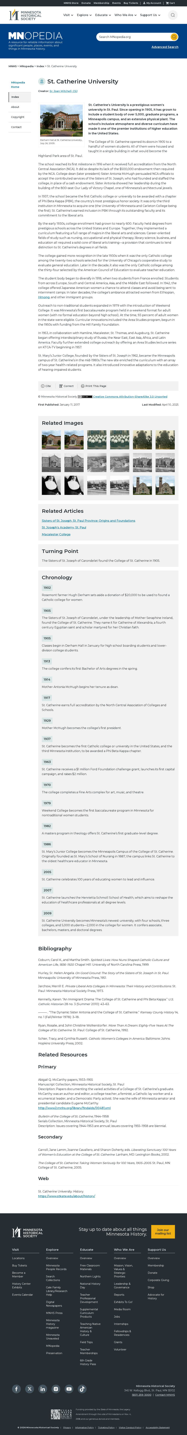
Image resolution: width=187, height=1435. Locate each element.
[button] (68, 15)
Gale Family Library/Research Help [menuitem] (56, 1291)
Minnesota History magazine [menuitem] (53, 1324)
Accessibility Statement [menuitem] (158, 1427)
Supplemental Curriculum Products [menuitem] (89, 1313)
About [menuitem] (15, 107)
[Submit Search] (174, 36)
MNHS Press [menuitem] (54, 1313)
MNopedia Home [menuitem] (18, 85)
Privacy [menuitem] (67, 1427)
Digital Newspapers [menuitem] (54, 1303)
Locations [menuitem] (18, 1258)
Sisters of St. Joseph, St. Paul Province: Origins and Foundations (88, 520)
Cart (172, 3)
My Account (153, 3)
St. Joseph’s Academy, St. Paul (64, 527)
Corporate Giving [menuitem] (158, 1280)
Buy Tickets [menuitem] (19, 1265)
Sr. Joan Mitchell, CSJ (63, 91)
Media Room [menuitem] (122, 1309)
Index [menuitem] (15, 97)
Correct (69, 386)
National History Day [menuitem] (90, 1285)
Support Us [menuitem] (157, 1249)
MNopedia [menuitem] (52, 1346)
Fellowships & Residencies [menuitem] (122, 1333)
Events (116, 3)
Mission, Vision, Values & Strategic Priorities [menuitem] (123, 1271)
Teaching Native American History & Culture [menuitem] (90, 1329)
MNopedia (27, 66)
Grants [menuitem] (118, 1342)
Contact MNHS (165, 1394)
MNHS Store (71, 3)
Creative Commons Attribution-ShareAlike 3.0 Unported (130, 396)
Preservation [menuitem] (54, 1353)
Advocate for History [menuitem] (156, 1296)
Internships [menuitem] (121, 1324)
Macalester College (56, 534)
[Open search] (173, 15)
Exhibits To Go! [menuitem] (123, 1302)
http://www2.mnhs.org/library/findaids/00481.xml (74, 1108)
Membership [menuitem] (156, 1265)
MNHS (13, 66)
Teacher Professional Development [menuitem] (89, 1298)
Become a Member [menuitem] (18, 1274)
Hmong (43, 297)
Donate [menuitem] (152, 1272)
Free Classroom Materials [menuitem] (90, 1267)
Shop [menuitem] (151, 1287)
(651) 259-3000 (141, 1394)
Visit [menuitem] (15, 1249)
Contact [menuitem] (16, 127)
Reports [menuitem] (119, 1294)
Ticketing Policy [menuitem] (106, 1427)
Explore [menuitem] (52, 1249)
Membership (101, 3)
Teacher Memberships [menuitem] (89, 1351)
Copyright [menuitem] (17, 117)
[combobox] (137, 37)
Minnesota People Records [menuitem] (56, 1267)
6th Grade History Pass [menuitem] (88, 1362)
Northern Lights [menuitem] (90, 1276)
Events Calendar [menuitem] (22, 1294)
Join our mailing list (163, 1231)
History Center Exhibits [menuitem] (21, 1285)
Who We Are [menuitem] (124, 1249)
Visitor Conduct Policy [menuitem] (130, 1427)
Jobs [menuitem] (117, 1316)
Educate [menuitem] (86, 1249)
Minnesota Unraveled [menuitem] (53, 1336)
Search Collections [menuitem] (53, 1278)
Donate (86, 3)
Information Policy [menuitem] (84, 1427)
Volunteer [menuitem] (120, 1349)
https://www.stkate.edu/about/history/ (66, 1196)
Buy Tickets (131, 3)
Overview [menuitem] (52, 1258)
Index (41, 66)
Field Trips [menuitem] (86, 1342)
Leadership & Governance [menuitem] (122, 1285)
